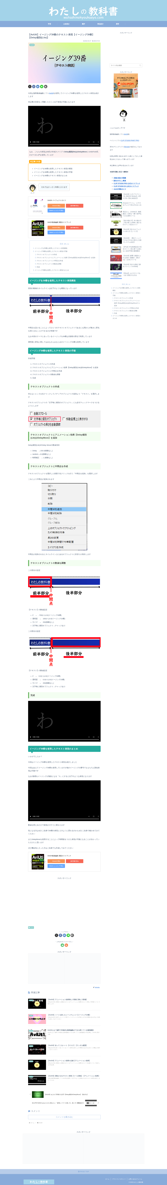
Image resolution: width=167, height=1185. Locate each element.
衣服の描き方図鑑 (120, 178)
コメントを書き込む (64, 1117)
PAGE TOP (84, 1172)
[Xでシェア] (30, 86)
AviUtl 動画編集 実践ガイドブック (59, 222)
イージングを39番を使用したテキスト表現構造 (51, 248)
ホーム (107, 1179)
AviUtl (51, 93)
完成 (38, 267)
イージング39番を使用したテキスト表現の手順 (51, 251)
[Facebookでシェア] (33, 86)
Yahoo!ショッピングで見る (56, 210)
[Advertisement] (64, 901)
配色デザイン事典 (120, 180)
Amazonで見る (56, 205)
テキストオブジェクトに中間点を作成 (50, 260)
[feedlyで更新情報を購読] (62, 945)
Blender (127, 147)
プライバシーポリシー (119, 1179)
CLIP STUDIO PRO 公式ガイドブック (127, 183)
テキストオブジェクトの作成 (47, 254)
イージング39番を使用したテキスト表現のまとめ (52, 270)
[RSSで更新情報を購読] (66, 945)
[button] (45, 86)
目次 (61, 244)
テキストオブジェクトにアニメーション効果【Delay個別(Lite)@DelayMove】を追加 (66, 257)
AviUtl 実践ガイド (120, 189)
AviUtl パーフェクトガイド (57, 200)
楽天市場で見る (75, 205)
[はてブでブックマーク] (37, 86)
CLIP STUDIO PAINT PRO (130, 140)
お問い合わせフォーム (135, 1179)
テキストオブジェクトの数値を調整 (49, 264)
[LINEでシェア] (41, 86)
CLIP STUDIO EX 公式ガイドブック (126, 186)
